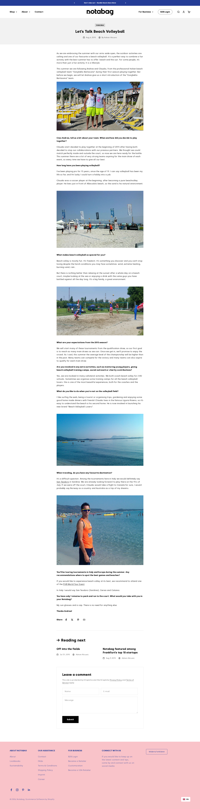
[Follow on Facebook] (11, 789)
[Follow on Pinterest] (23, 789)
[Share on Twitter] (72, 619)
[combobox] (185, 799)
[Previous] (74, 3)
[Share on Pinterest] (78, 619)
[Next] (125, 3)
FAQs (40, 761)
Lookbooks (15, 761)
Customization (75, 765)
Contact (39, 12)
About (25, 12)
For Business (145, 12)
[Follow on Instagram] (17, 789)
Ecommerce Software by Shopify (40, 799)
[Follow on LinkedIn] (29, 789)
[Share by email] (84, 619)
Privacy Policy (116, 680)
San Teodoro (63, 482)
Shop (12, 12)
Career (41, 779)
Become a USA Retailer (79, 770)
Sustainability (16, 765)
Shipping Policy (45, 770)
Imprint (41, 774)
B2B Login (165, 12)
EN (187, 799)
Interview (100, 25)
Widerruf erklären (157, 752)
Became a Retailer (77, 761)
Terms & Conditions (47, 765)
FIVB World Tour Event (73, 584)
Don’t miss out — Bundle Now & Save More (100, 3)
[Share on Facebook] (66, 619)
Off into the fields (68, 649)
